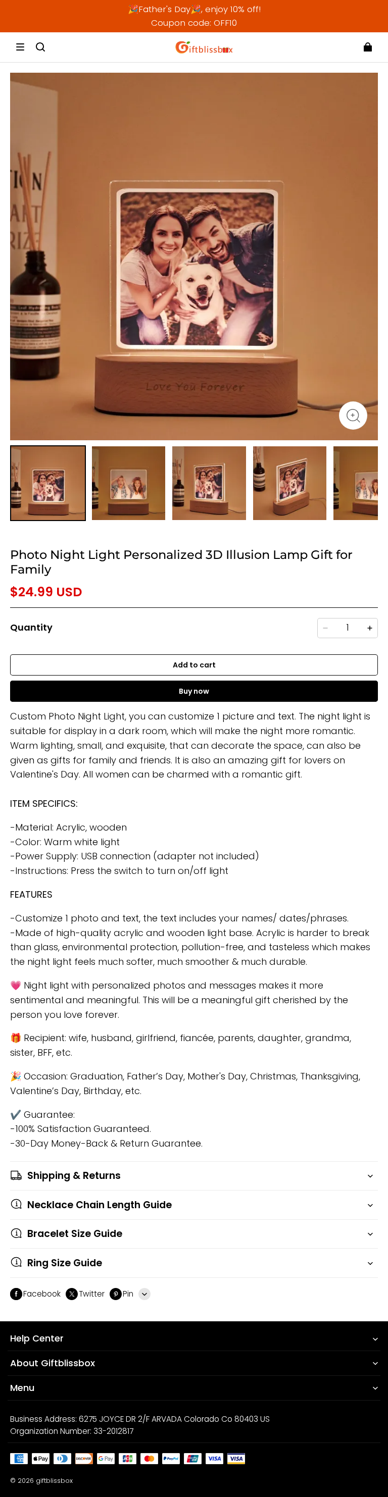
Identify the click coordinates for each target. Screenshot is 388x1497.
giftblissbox (54, 1480)
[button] (20, 47)
